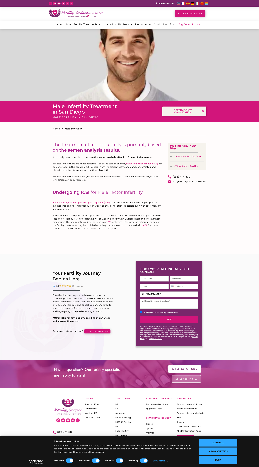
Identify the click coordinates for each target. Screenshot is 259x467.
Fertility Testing (123, 417)
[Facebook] (59, 3)
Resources (141, 24)
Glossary (181, 422)
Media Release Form (187, 408)
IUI (116, 408)
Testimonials (91, 408)
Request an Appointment (190, 404)
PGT (117, 426)
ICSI (145, 225)
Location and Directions (189, 426)
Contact (159, 24)
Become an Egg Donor (157, 404)
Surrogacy (120, 413)
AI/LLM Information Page (189, 430)
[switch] (96, 460)
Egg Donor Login (154, 408)
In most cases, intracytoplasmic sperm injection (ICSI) (81, 202)
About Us (62, 24)
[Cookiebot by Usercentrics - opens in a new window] (36, 462)
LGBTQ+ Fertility (123, 422)
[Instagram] (50, 3)
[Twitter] (63, 3)
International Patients (116, 24)
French (149, 423)
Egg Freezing (121, 435)
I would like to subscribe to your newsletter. (160, 312)
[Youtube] (54, 3)
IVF (109, 222)
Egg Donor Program (190, 24)
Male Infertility (122, 430)
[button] (71, 3)
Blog (172, 24)
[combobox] (173, 286)
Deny (218, 460)
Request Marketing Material (191, 413)
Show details (159, 460)
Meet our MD (91, 413)
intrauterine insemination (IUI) (142, 163)
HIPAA (180, 417)
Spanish (150, 428)
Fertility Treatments (85, 24)
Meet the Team (92, 417)
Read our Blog (92, 404)
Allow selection (218, 451)
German (150, 432)
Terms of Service (155, 339)
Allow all (218, 442)
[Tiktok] (67, 3)
